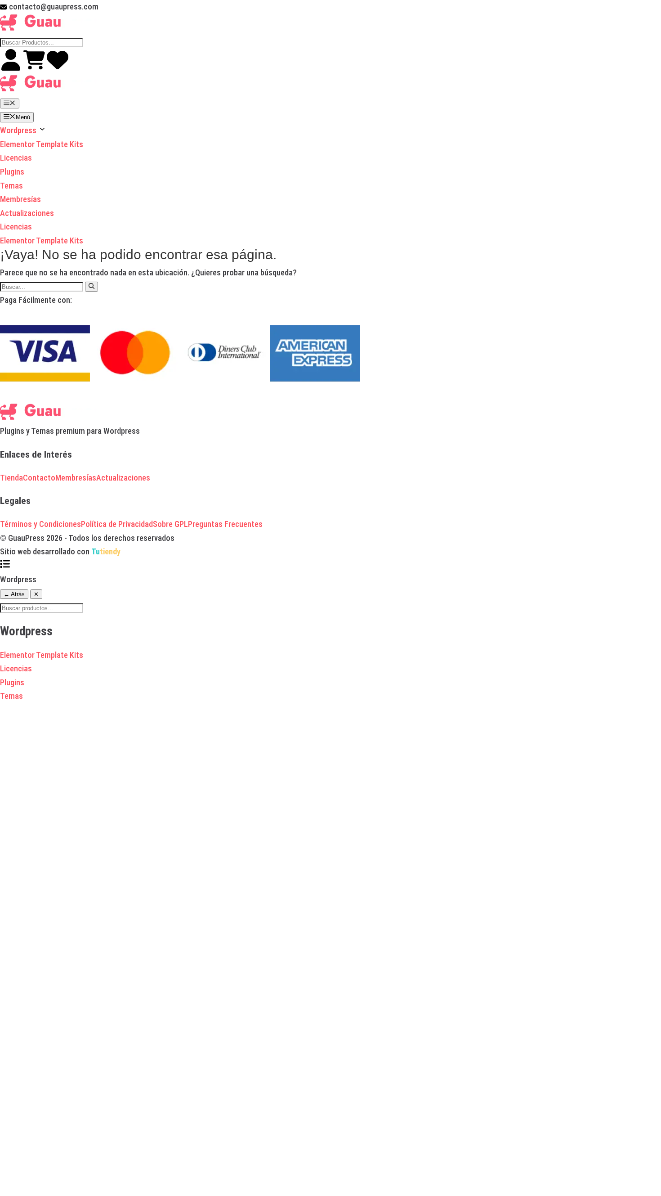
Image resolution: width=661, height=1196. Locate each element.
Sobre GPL (170, 524)
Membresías (20, 199)
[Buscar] (91, 287)
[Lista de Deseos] (57, 67)
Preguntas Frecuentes (225, 524)
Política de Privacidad (117, 524)
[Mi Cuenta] (11, 67)
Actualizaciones (27, 213)
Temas (11, 185)
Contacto (39, 477)
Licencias (16, 157)
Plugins (12, 171)
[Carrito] (35, 67)
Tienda (11, 477)
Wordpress (19, 130)
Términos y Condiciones (40, 524)
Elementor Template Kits (41, 144)
